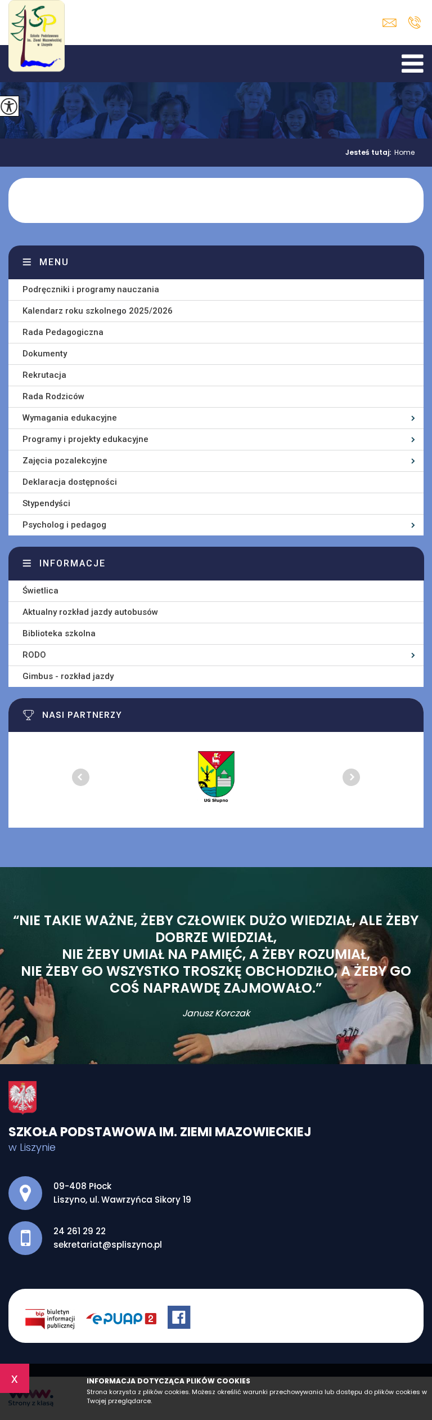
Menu (54, 262)
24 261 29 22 (414, 22)
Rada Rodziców (53, 396)
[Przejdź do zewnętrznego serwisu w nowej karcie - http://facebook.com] (181, 1319)
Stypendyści (46, 503)
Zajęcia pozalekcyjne (64, 461)
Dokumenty (44, 354)
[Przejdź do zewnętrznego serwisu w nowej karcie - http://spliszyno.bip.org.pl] (55, 1318)
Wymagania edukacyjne (69, 418)
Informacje (72, 563)
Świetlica (40, 591)
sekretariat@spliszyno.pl (392, 23)
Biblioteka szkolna (59, 633)
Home (404, 152)
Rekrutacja (44, 375)
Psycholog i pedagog (64, 525)
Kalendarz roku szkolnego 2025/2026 (97, 311)
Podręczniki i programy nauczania (90, 289)
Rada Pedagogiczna (63, 332)
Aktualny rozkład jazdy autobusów (90, 612)
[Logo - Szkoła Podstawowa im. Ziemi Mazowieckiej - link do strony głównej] (39, 41)
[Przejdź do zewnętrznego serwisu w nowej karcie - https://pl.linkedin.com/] (127, 1318)
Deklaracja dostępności (69, 482)
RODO (34, 655)
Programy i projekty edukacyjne (85, 439)
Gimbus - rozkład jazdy (68, 676)
